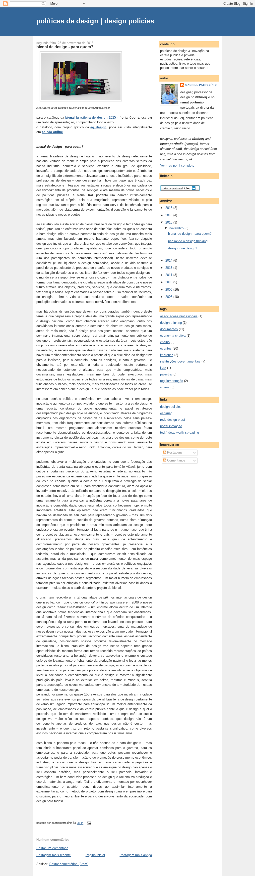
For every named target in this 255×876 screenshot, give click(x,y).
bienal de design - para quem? (64, 47)
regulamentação (171, 381)
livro (163, 368)
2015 (169, 222)
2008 (169, 297)
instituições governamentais (180, 361)
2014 (169, 260)
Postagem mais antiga (136, 855)
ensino (165, 342)
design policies (171, 407)
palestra (166, 374)
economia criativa (173, 335)
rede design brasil (173, 419)
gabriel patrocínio (201, 85)
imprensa (166, 355)
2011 (169, 275)
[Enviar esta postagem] (88, 823)
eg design (98, 127)
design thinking (171, 322)
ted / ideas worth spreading (179, 432)
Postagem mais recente (53, 855)
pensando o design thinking (187, 241)
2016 (169, 215)
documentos (169, 329)
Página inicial (95, 855)
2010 (169, 282)
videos (165, 387)
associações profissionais (178, 316)
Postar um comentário (52, 848)
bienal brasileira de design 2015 (90, 117)
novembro (177, 228)
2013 (169, 268)
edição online (52, 132)
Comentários (175, 460)
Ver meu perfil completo (177, 165)
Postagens (174, 452)
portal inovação (171, 426)
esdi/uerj (166, 413)
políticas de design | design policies (95, 21)
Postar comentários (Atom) (68, 864)
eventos (166, 348)
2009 (169, 289)
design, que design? (182, 248)
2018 (169, 208)
